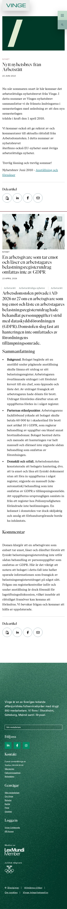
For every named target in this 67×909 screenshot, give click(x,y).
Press (7, 808)
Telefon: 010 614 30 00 (14, 765)
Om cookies (11, 893)
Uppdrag (8, 811)
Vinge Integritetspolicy (35, 893)
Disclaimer (13, 888)
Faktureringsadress (12, 773)
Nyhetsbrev (9, 776)
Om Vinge (9, 796)
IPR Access (9, 831)
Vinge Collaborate (12, 828)
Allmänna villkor (33, 888)
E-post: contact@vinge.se (15, 761)
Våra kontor (9, 769)
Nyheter (8, 800)
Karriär (7, 804)
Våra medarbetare (12, 793)
